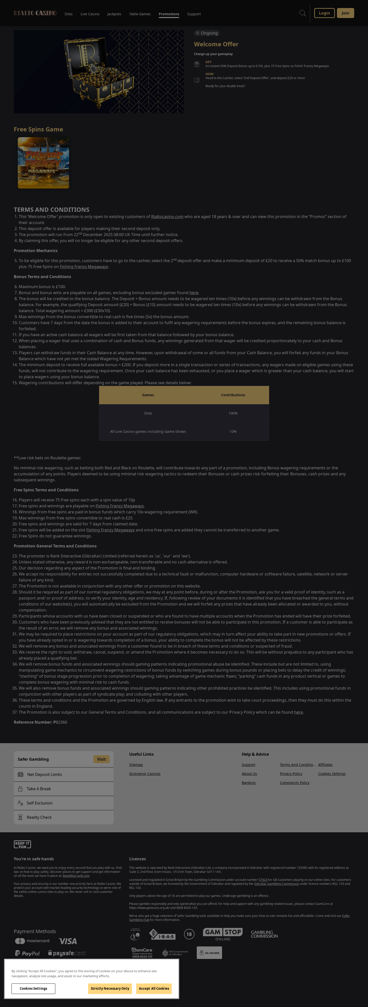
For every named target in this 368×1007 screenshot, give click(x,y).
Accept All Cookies (154, 988)
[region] (91, 979)
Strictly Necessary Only (110, 988)
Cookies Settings (33, 988)
